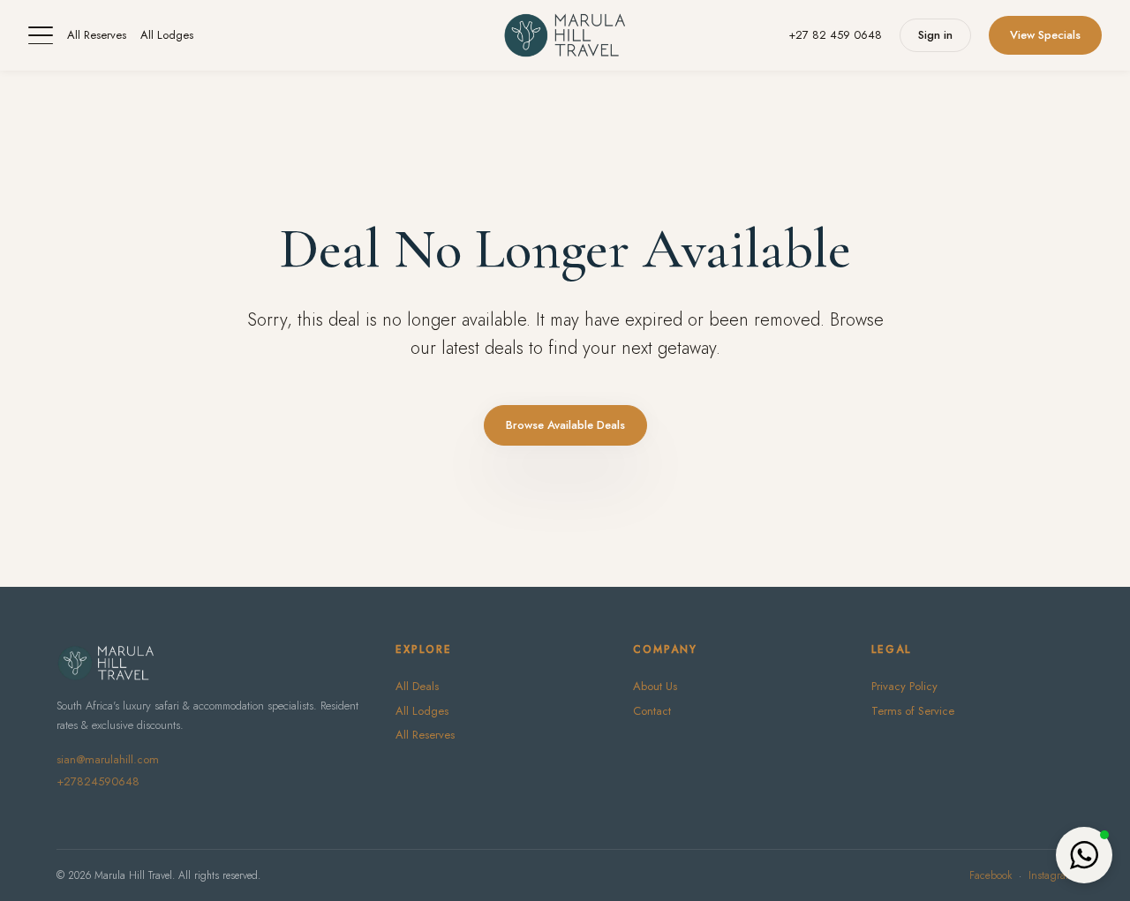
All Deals (417, 686)
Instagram (1051, 875)
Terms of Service (912, 710)
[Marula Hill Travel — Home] (564, 35)
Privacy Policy (904, 686)
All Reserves (96, 34)
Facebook (990, 875)
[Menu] (40, 35)
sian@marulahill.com (107, 759)
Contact (652, 710)
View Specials (1045, 34)
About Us (655, 686)
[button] (1084, 855)
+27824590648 (97, 781)
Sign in (935, 34)
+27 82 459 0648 (835, 34)
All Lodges (166, 34)
